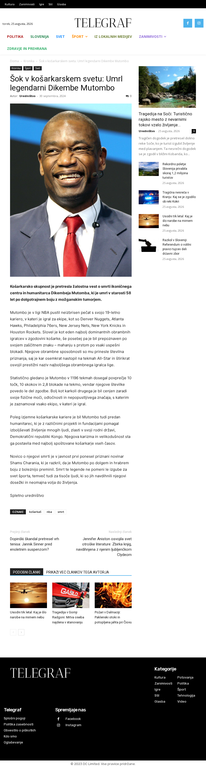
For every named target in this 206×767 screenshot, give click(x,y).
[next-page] (21, 632)
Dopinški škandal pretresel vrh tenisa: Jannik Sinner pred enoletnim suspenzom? (34, 544)
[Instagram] (199, 23)
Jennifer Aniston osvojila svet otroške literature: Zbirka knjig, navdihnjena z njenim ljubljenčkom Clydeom (104, 547)
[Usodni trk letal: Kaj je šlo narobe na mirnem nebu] (28, 595)
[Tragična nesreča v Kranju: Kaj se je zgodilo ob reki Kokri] (149, 197)
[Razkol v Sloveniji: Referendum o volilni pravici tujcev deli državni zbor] (149, 245)
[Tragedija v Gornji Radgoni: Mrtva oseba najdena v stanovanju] (70, 595)
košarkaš (35, 512)
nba (49, 512)
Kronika (29, 61)
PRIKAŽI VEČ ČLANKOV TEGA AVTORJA (77, 572)
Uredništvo (27, 96)
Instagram (73, 725)
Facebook (73, 719)
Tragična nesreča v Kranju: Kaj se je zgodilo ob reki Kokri (179, 197)
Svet (37, 68)
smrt (61, 512)
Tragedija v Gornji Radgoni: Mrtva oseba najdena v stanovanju (68, 617)
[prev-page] (13, 632)
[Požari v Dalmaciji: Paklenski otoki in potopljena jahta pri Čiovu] (113, 595)
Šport (28, 68)
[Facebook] (187, 23)
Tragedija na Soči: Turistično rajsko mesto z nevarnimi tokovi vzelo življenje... (165, 119)
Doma (14, 61)
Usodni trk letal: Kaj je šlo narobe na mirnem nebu (178, 221)
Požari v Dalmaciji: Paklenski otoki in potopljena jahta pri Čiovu (113, 617)
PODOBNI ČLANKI (26, 572)
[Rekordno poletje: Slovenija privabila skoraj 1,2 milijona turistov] (149, 169)
